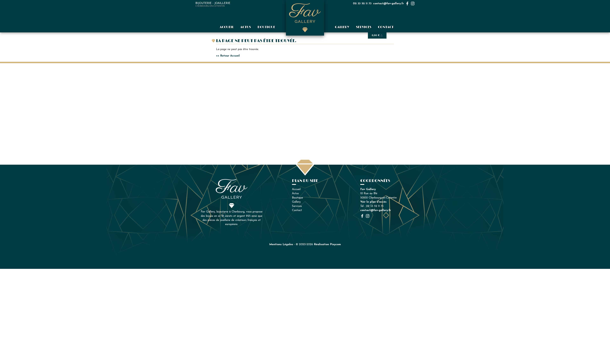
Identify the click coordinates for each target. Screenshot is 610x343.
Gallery (342, 27)
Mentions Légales (281, 244)
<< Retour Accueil (228, 55)
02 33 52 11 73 (362, 3)
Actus (245, 27)
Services (363, 27)
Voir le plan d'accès (373, 202)
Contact (386, 27)
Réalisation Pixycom (327, 244)
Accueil (227, 27)
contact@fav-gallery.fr (388, 3)
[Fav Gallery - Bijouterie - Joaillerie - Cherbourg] (305, 18)
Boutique (266, 27)
